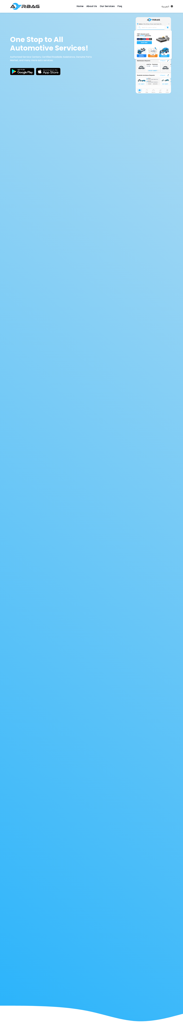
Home (80, 6)
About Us (91, 6)
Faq (120, 6)
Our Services (107, 6)
